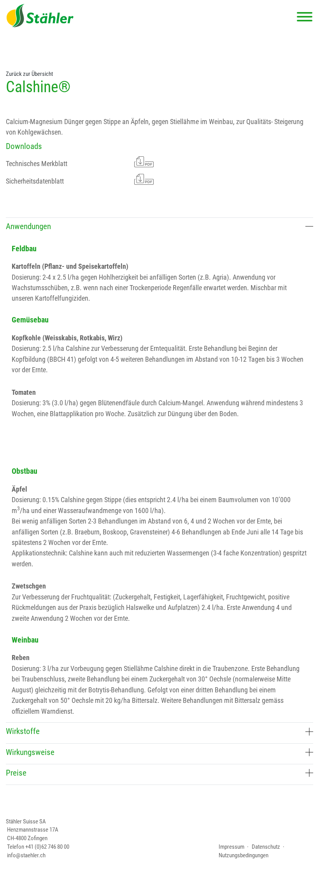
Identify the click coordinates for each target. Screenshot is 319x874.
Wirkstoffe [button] (23, 731)
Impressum (231, 846)
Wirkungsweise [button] (30, 752)
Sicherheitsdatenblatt (35, 181)
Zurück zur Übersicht (29, 73)
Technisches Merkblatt (36, 163)
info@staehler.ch (26, 855)
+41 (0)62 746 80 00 (47, 846)
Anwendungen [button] (28, 226)
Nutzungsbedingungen (243, 855)
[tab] (159, 227)
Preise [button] (16, 773)
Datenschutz (266, 846)
